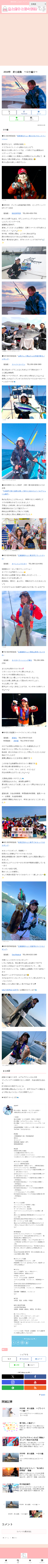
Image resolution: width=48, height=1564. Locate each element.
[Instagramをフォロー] (22, 1343)
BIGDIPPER (16, 213)
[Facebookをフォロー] (18, 1343)
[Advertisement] (24, 40)
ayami (16, 1105)
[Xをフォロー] (14, 1343)
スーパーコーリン (18, 364)
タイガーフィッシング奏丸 (22, 660)
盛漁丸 (14, 738)
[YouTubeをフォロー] (27, 1343)
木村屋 (16, 741)
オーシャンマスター (19, 564)
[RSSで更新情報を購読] (35, 1387)
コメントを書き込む (24, 1531)
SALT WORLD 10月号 (10, 990)
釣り (5, 1349)
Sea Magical (16, 955)
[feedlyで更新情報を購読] (13, 1387)
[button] (31, 118)
